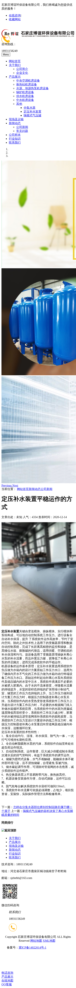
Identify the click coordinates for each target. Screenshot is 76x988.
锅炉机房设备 (25, 92)
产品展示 (15, 76)
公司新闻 (22, 127)
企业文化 (22, 72)
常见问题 (22, 130)
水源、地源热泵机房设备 (32, 88)
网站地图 (36, 940)
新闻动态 (15, 123)
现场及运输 (16, 119)
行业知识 (15, 138)
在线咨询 (15, 15)
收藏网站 (15, 19)
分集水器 (29, 107)
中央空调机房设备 (28, 80)
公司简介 (22, 68)
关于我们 (15, 65)
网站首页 (15, 61)
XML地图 (49, 940)
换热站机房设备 (26, 84)
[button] (6, 485)
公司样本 (15, 134)
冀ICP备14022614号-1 (32, 947)
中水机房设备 (25, 99)
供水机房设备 (25, 96)
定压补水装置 (32, 111)
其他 (19, 103)
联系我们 (15, 142)
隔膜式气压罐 (32, 115)
